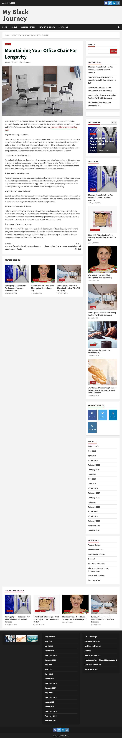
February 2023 (94, 507)
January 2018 (93, 530)
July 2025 (92, 474)
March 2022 (92, 511)
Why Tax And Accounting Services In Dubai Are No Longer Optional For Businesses (102, 372)
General (13, 27)
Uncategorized (95, 229)
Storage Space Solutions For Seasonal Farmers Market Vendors (17, 274)
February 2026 (94, 465)
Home (4, 27)
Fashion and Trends (96, 554)
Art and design (94, 545)
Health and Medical (47, 27)
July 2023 (92, 502)
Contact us (63, 27)
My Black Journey (15, 15)
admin (8, 62)
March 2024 (92, 488)
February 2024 (94, 493)
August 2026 (93, 446)
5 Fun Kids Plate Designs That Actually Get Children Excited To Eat (102, 80)
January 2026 (93, 469)
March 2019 (92, 516)
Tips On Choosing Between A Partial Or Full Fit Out (62, 246)
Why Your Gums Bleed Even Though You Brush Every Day (43, 274)
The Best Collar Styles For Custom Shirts (102, 334)
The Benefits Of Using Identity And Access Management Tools (23, 246)
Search (91, 44)
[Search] (119, 27)
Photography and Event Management (100, 660)
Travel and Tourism (96, 575)
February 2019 (94, 521)
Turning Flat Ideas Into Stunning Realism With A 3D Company (69, 274)
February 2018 (94, 525)
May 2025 (92, 479)
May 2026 (92, 451)
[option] (102, 140)
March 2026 (92, 460)
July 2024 (92, 483)
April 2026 (92, 455)
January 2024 (93, 497)
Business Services (28, 27)
